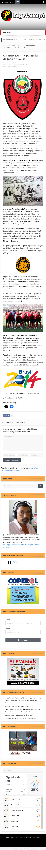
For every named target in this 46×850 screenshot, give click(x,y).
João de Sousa (24, 64)
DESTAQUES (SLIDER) (12, 64)
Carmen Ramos (10, 715)
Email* (7, 620)
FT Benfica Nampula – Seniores (20, 706)
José (6, 706)
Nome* (8, 628)
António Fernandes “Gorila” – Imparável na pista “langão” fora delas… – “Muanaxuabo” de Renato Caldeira (23, 700)
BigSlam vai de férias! (25, 715)
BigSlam (15, 562)
